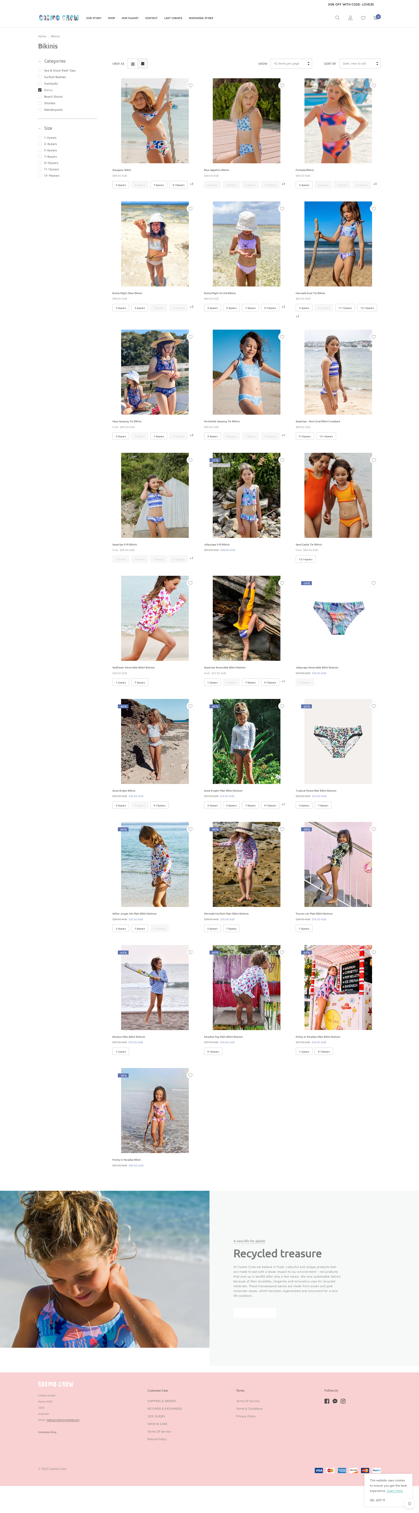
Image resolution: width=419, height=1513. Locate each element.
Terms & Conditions (249, 1408)
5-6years (50, 150)
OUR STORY (93, 18)
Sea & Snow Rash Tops (60, 70)
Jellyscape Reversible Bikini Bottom (317, 667)
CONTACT (151, 18)
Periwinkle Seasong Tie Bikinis (222, 421)
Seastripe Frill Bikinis (124, 544)
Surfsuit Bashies (55, 77)
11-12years (51, 169)
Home (42, 36)
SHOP (111, 18)
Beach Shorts (53, 96)
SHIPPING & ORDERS (162, 1401)
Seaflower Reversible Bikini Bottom (133, 667)
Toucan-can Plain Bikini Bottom (314, 913)
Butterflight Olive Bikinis (127, 293)
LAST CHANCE (173, 18)
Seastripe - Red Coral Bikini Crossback (318, 421)
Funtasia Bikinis (305, 170)
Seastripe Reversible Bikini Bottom (225, 667)
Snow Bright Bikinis (123, 790)
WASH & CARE (157, 1424)
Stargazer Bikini (121, 170)
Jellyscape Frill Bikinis (217, 544)
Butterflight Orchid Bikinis (220, 293)
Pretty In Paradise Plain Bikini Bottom (318, 1036)
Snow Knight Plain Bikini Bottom (223, 790)
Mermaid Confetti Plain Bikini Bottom (226, 913)
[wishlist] (190, 85)
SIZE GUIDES (156, 1416)
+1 (297, 316)
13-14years (51, 175)
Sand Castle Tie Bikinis (309, 544)
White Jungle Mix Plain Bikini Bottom (134, 913)
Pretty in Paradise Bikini (126, 1159)
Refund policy (157, 1439)
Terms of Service (159, 1431)
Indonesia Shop (47, 1432)
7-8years (50, 156)
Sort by (330, 63)
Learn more (395, 1491)
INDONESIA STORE (201, 18)
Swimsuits (51, 83)
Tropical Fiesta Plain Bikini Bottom (316, 790)
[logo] (59, 18)
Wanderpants (53, 109)
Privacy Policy (246, 1416)
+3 (191, 184)
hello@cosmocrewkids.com (63, 1419)
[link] (337, 17)
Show (262, 63)
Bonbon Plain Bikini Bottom (128, 1036)
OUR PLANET (130, 18)
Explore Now (255, 1313)
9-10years (51, 163)
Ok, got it (377, 1500)
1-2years (50, 137)
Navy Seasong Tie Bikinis (126, 421)
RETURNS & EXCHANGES (165, 1408)
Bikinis (48, 90)
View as (118, 63)
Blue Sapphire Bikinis (216, 170)
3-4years (50, 144)
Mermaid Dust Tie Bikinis (310, 293)
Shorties (49, 103)
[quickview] (190, 96)
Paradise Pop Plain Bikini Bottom (223, 1036)
